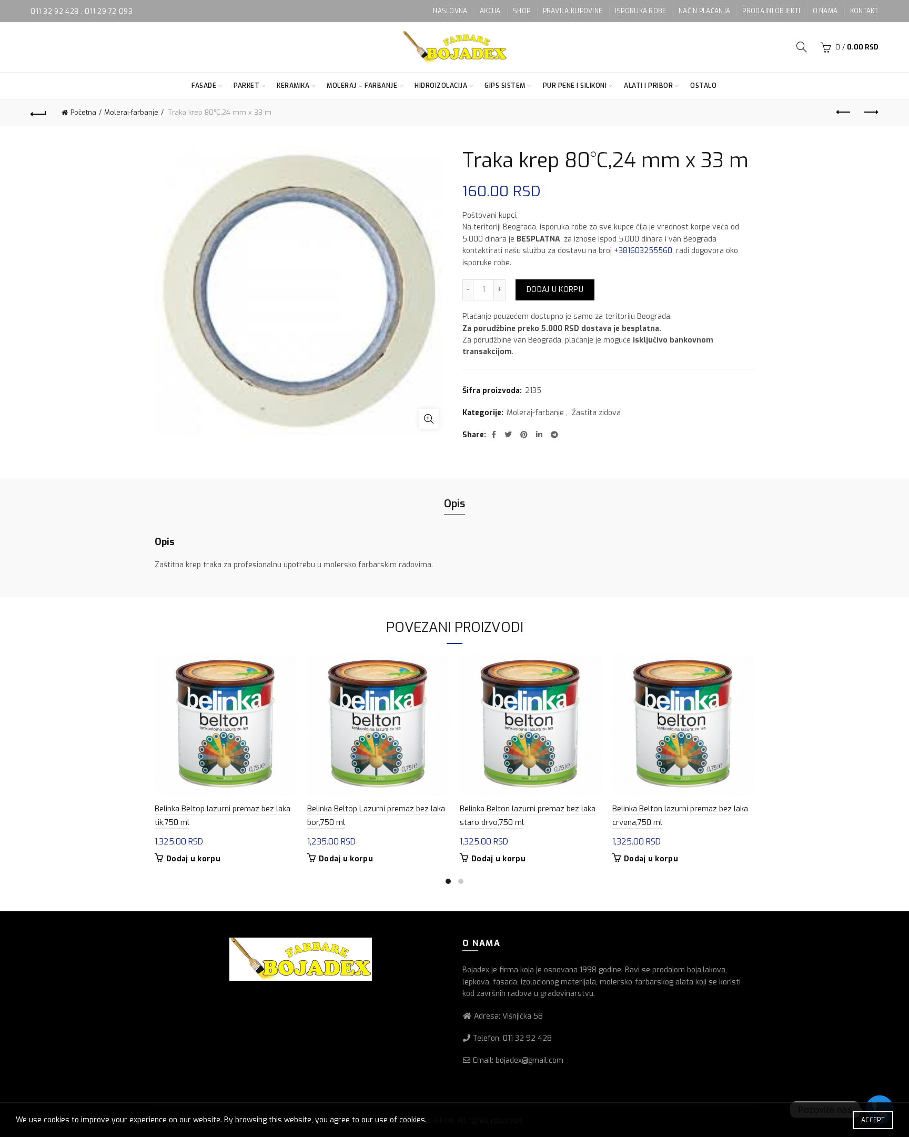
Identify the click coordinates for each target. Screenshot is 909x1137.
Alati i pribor (648, 86)
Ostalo (703, 86)
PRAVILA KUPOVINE (573, 11)
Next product (870, 112)
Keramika (293, 86)
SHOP (521, 11)
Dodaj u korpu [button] (193, 859)
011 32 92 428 (55, 11)
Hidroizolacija (441, 86)
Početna (83, 112)
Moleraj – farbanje (362, 86)
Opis (454, 504)
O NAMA (825, 11)
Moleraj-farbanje (131, 112)
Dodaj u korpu (555, 290)
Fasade (203, 86)
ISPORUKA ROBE (640, 11)
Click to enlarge (429, 419)
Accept (873, 1120)
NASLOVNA (450, 11)
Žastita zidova (596, 413)
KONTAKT (864, 11)
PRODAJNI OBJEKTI (771, 11)
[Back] (38, 112)
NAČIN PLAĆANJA (704, 11)
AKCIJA (490, 11)
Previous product (844, 112)
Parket (246, 86)
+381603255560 (643, 251)
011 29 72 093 (109, 11)
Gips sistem (505, 86)
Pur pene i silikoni (575, 86)
